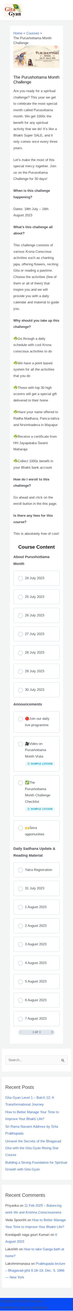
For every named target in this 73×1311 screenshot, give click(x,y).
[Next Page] (52, 1032)
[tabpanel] (36, 312)
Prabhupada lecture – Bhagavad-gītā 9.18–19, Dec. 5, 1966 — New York (35, 1270)
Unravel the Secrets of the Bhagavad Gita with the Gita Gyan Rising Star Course (33, 1148)
